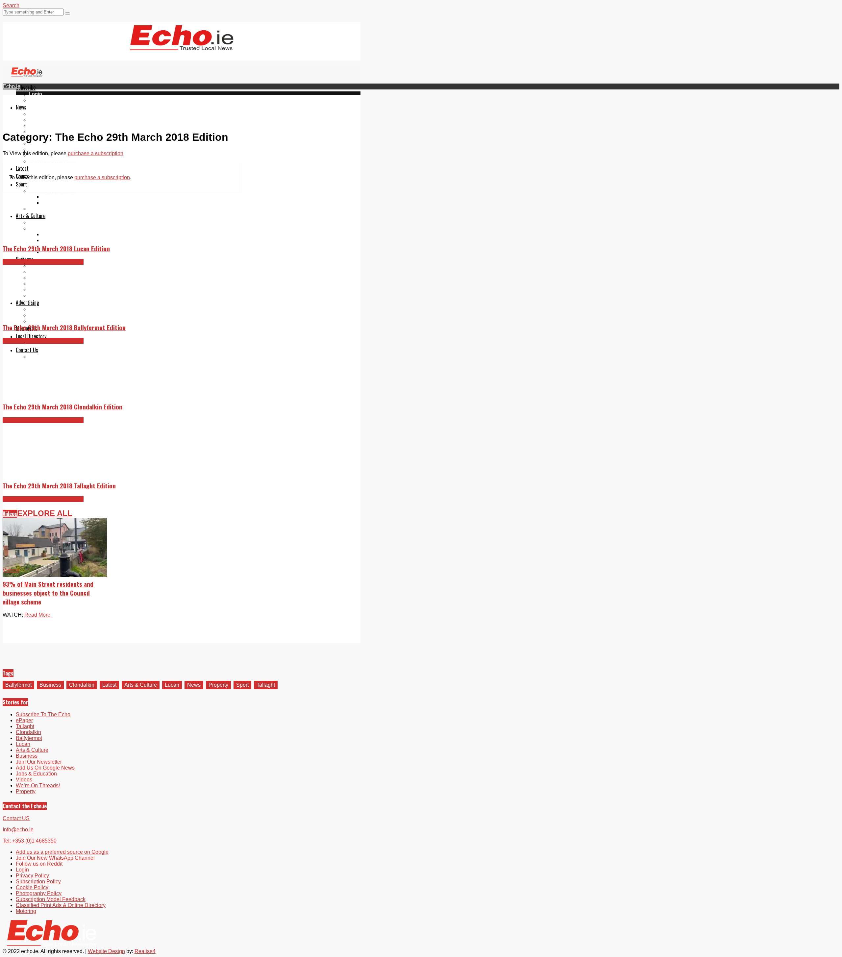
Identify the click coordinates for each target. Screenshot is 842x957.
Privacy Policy (32, 875)
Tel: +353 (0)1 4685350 (30, 841)
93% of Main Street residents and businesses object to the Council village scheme (48, 592)
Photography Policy (39, 893)
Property (39, 266)
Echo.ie (11, 86)
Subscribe (26, 87)
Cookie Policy (32, 887)
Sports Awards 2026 (52, 191)
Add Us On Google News (45, 768)
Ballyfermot (42, 126)
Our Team (40, 356)
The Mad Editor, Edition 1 (71, 234)
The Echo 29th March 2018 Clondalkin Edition (62, 406)
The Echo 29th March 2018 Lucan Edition (56, 248)
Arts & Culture (30, 216)
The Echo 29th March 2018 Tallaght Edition (59, 485)
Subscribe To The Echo (43, 714)
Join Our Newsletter (52, 143)
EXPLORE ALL (44, 513)
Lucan (172, 685)
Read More (37, 615)
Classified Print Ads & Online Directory (61, 905)
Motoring (39, 272)
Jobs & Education (49, 278)
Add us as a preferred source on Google (75, 149)
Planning (39, 315)
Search (11, 5)
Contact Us (27, 350)
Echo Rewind (45, 222)
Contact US (16, 818)
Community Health (50, 208)
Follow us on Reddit (52, 161)
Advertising (27, 303)
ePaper (37, 100)
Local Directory (31, 336)
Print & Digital (45, 309)
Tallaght (38, 114)
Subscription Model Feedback (51, 899)
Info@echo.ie (18, 829)
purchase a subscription (95, 153)
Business (50, 685)
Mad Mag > (42, 228)
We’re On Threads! (38, 785)
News (21, 107)
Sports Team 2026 (63, 203)
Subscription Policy (38, 881)
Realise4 (145, 951)
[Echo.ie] (182, 45)
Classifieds (42, 321)
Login (35, 94)
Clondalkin (41, 120)
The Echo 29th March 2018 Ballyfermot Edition (64, 327)
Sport (21, 184)
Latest (22, 168)
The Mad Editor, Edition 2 (71, 240)
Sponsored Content (51, 289)
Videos (10, 514)
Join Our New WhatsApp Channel (55, 858)
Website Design (106, 951)
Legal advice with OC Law (59, 295)
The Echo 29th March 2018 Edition (43, 262)
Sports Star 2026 (61, 197)
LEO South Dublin (50, 283)
